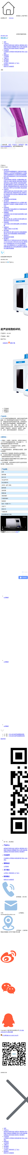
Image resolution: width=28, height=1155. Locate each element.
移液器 (12, 237)
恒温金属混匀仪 (14, 209)
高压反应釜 (24, 187)
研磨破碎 (14, 46)
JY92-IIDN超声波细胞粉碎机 (16, 734)
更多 (17, 532)
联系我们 (6, 64)
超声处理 (6, 45)
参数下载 (12, 343)
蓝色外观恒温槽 (14, 223)
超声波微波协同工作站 (13, 176)
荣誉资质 (11, 63)
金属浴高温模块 (9, 248)
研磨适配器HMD (8, 246)
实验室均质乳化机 (9, 191)
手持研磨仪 (7, 214)
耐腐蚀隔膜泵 (22, 233)
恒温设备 (24, 46)
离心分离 (19, 46)
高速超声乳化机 (17, 192)
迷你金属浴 (7, 209)
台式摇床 (21, 202)
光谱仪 (10, 228)
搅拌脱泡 (22, 45)
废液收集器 (7, 237)
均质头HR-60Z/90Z (18, 241)
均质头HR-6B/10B (16, 240)
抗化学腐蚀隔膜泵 (13, 233)
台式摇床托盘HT (22, 245)
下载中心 (6, 58)
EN (12, 18)
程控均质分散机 (18, 191)
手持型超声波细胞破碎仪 (10, 171)
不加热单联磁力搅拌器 (10, 179)
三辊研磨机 (7, 199)
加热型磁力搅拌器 (22, 181)
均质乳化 (16, 45)
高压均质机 (7, 196)
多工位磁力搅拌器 (11, 181)
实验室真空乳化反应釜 (11, 194)
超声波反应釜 (23, 176)
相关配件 (22, 48)
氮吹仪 (7, 210)
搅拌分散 (11, 45)
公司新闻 (6, 56)
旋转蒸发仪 (7, 220)
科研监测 (16, 51)
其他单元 (16, 48)
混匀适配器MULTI (12, 245)
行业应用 (6, 50)
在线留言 (11, 66)
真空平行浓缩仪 (14, 220)
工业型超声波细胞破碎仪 (16, 173)
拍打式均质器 (14, 214)
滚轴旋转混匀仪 (14, 202)
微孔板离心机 (23, 219)
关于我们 (6, 61)
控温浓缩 (9, 46)
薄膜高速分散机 (22, 194)
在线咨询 (5, 343)
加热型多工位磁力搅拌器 (10, 183)
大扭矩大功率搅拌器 (18, 184)
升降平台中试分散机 (14, 187)
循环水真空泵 (15, 232)
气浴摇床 (11, 204)
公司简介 (6, 63)
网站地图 (10, 1032)
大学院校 (11, 51)
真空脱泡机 (13, 199)
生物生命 (6, 48)
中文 (10, 18)
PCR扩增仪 (15, 228)
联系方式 (6, 66)
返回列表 (3, 738)
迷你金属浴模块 (17, 246)
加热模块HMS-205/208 (13, 243)
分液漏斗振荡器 (18, 204)
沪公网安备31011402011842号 (10, 1035)
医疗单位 (22, 51)
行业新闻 (6, 51)
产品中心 (6, 43)
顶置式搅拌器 (9, 184)
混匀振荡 (6, 201)
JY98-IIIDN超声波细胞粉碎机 (17, 736)
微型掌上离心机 (8, 219)
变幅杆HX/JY (7, 240)
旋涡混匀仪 (7, 202)
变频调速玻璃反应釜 (13, 186)
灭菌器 (5, 228)
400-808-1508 (4, 35)
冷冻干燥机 (7, 223)
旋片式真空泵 (7, 232)
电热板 (11, 210)
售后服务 (6, 60)
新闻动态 (6, 55)
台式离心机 (16, 219)
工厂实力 (16, 63)
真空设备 (11, 48)
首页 (5, 42)
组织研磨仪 (21, 214)
